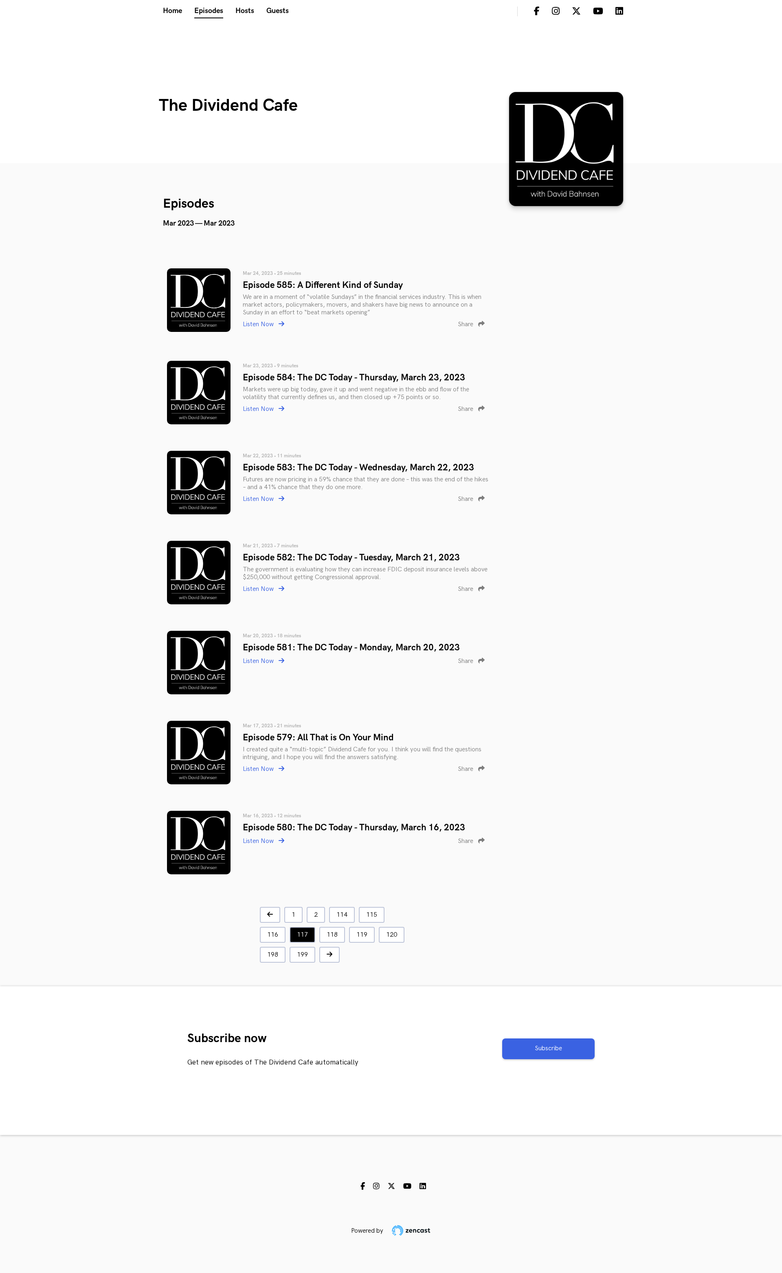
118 (332, 935)
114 (341, 915)
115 (371, 915)
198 (272, 955)
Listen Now (259, 324)
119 (361, 935)
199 (302, 955)
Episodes (208, 11)
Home (172, 11)
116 (272, 935)
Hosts (244, 11)
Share (466, 324)
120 (391, 935)
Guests (277, 11)
